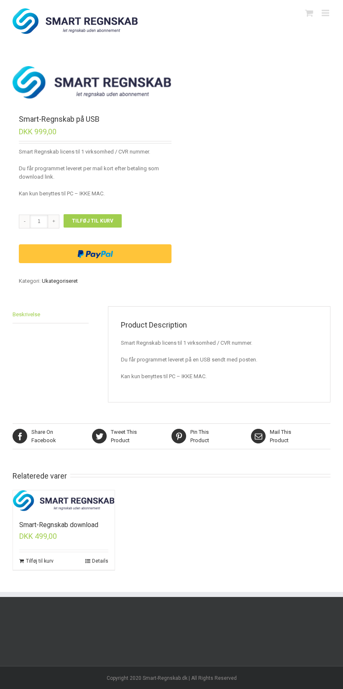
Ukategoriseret (60, 281)
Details (100, 561)
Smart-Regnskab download (58, 525)
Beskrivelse (26, 314)
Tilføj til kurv (92, 221)
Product (124, 436)
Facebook (43, 436)
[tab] (51, 314)
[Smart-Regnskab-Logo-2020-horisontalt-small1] (92, 83)
